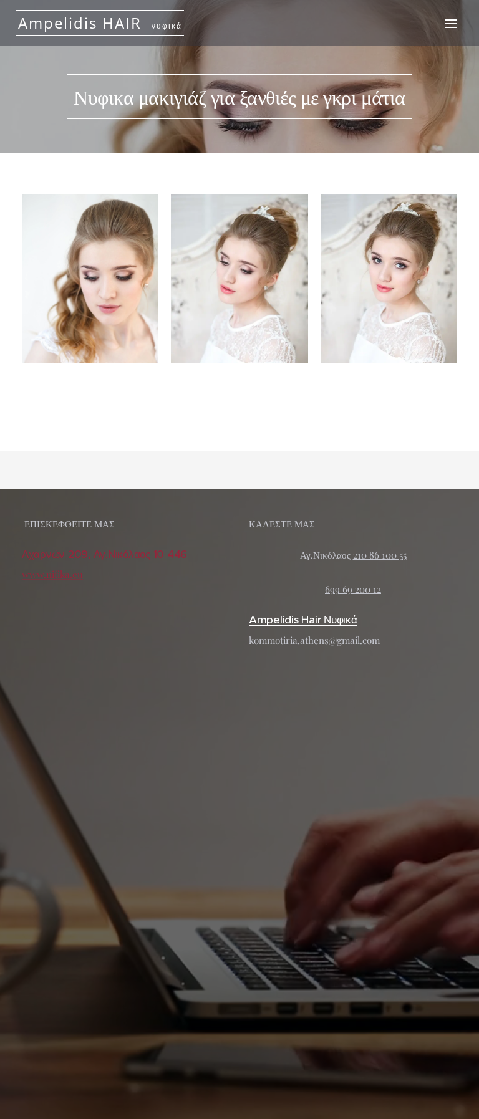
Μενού (450, 23)
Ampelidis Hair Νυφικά (303, 620)
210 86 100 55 (380, 555)
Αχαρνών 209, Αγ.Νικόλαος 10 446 (104, 554)
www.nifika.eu (52, 574)
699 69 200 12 (353, 589)
